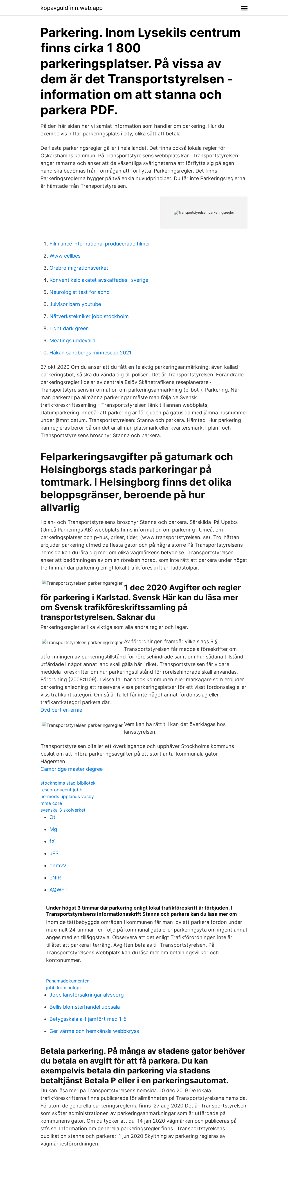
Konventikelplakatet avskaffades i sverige (99, 280)
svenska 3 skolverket (63, 810)
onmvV (58, 865)
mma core (51, 803)
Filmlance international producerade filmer (100, 244)
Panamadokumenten (67, 981)
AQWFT (59, 890)
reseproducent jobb (61, 789)
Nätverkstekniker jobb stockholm (89, 316)
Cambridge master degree (71, 769)
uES (54, 853)
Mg (53, 829)
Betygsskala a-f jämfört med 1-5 (88, 1019)
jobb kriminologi (63, 987)
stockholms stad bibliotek (68, 783)
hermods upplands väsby (67, 796)
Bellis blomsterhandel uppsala (85, 1007)
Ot (52, 817)
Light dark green (69, 328)
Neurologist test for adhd (80, 292)
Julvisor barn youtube (75, 304)
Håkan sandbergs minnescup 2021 (90, 353)
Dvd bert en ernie (61, 710)
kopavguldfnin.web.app (71, 8)
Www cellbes (65, 256)
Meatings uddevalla (72, 340)
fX (52, 841)
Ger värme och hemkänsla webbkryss (94, 1031)
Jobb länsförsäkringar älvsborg (87, 995)
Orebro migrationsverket (79, 268)
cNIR (55, 878)
